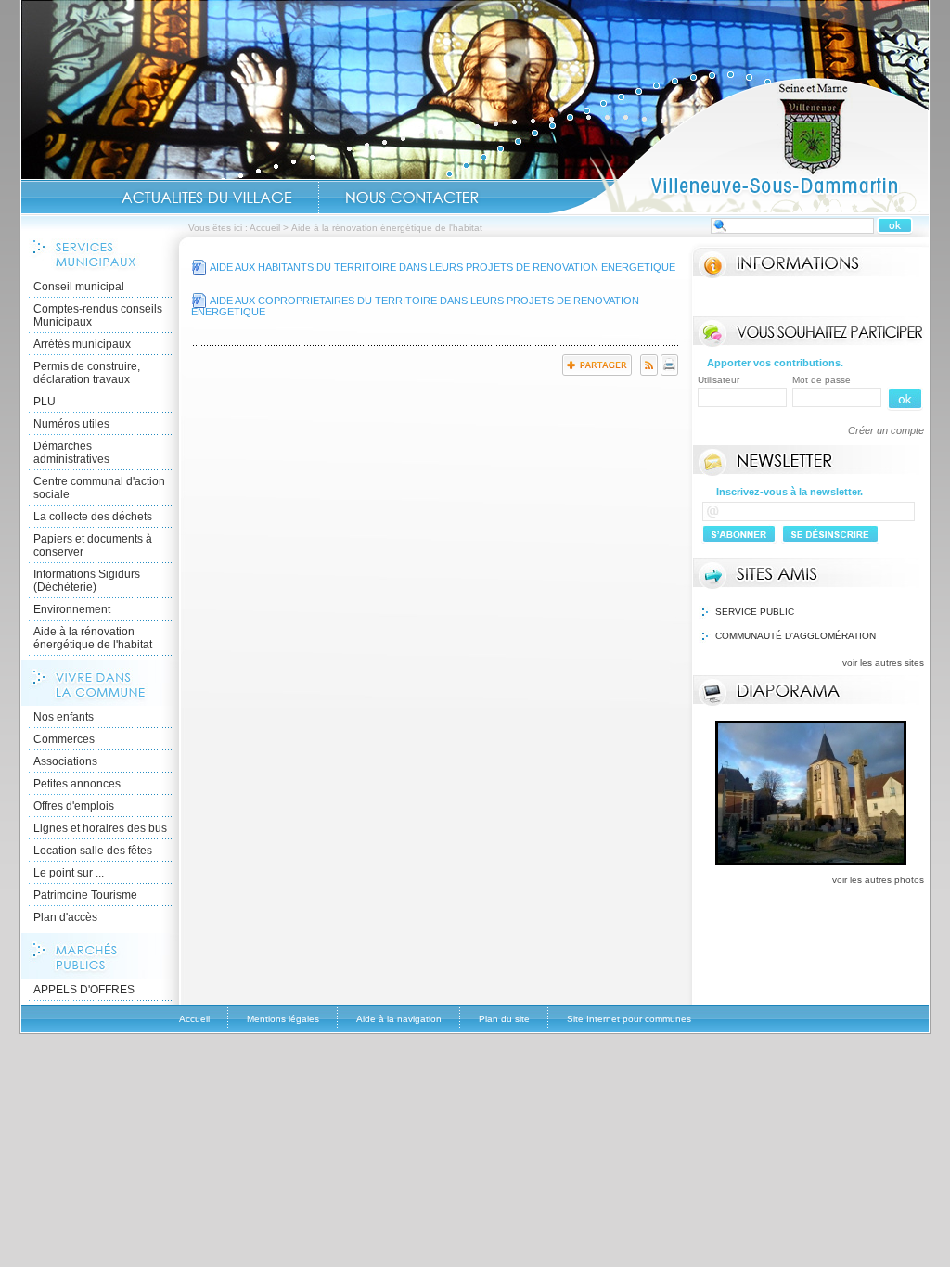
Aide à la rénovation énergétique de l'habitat (92, 638)
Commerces (64, 739)
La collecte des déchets (92, 516)
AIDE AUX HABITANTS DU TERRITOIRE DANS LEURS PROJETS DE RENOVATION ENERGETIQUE (442, 267)
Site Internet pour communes (629, 1019)
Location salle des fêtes (92, 850)
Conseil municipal (78, 286)
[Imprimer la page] (669, 372)
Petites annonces (77, 783)
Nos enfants (63, 716)
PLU (44, 401)
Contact (412, 197)
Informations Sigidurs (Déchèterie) (86, 581)
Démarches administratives (71, 453)
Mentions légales (283, 1019)
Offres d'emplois (73, 806)
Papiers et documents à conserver (92, 545)
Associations (65, 761)
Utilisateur (718, 380)
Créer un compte (886, 430)
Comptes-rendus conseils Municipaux (97, 315)
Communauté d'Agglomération (795, 636)
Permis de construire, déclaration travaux (86, 373)
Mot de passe (821, 380)
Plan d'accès (65, 917)
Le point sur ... (68, 872)
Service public (754, 612)
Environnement (71, 609)
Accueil (738, 144)
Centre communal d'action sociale (99, 488)
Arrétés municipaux (82, 344)
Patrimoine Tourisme (85, 895)
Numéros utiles (71, 423)
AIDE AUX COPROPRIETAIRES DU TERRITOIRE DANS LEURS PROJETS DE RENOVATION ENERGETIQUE (415, 306)
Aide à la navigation (399, 1019)
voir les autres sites (883, 663)
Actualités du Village (207, 197)
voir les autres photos (878, 880)
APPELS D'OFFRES (84, 989)
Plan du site (504, 1019)
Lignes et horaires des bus (100, 828)
